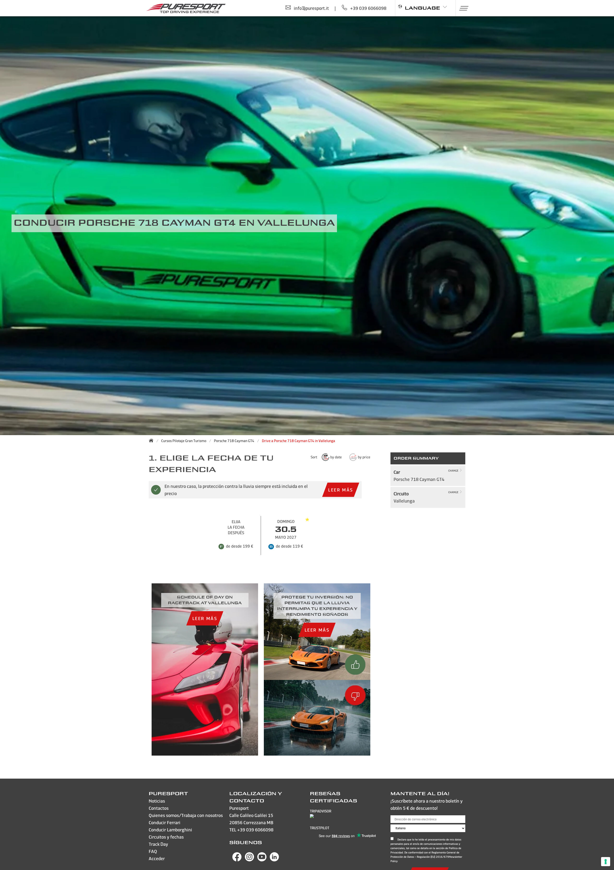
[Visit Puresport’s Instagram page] (249, 860)
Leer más (340, 489)
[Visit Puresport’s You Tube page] (262, 860)
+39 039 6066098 (255, 829)
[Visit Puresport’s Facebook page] (237, 860)
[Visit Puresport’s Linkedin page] (274, 860)
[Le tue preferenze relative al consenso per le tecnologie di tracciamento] (605, 861)
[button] (462, 8)
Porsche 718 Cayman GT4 (234, 440)
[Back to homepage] (152, 440)
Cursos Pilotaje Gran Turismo (183, 440)
